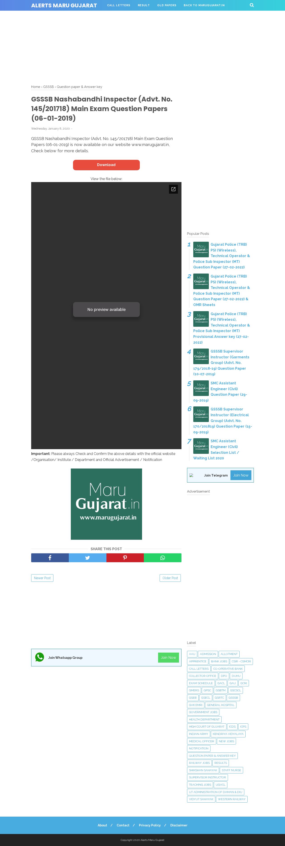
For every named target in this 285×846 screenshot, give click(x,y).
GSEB (193, 697)
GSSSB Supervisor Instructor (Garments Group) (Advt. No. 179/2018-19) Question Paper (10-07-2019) (221, 362)
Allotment (229, 654)
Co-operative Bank (228, 668)
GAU (233, 683)
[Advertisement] (142, 47)
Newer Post (42, 578)
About (102, 825)
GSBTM (221, 690)
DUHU (236, 676)
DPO (224, 676)
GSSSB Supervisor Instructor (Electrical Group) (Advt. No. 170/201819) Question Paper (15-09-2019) (222, 420)
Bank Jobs (219, 661)
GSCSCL (235, 690)
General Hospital (220, 705)
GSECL (205, 697)
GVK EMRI (195, 705)
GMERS (194, 690)
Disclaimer (178, 825)
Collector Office (202, 676)
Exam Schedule (201, 683)
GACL (221, 683)
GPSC (207, 690)
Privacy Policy (150, 825)
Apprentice (197, 661)
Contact (123, 825)
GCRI (243, 683)
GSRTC (219, 697)
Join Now (168, 657)
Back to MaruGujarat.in (204, 5)
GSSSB (233, 697)
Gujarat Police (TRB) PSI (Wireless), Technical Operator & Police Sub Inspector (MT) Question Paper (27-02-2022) (221, 255)
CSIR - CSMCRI (241, 661)
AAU (192, 654)
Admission (208, 654)
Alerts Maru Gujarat (64, 5)
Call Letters (118, 5)
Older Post (170, 578)
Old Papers (166, 5)
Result (144, 5)
